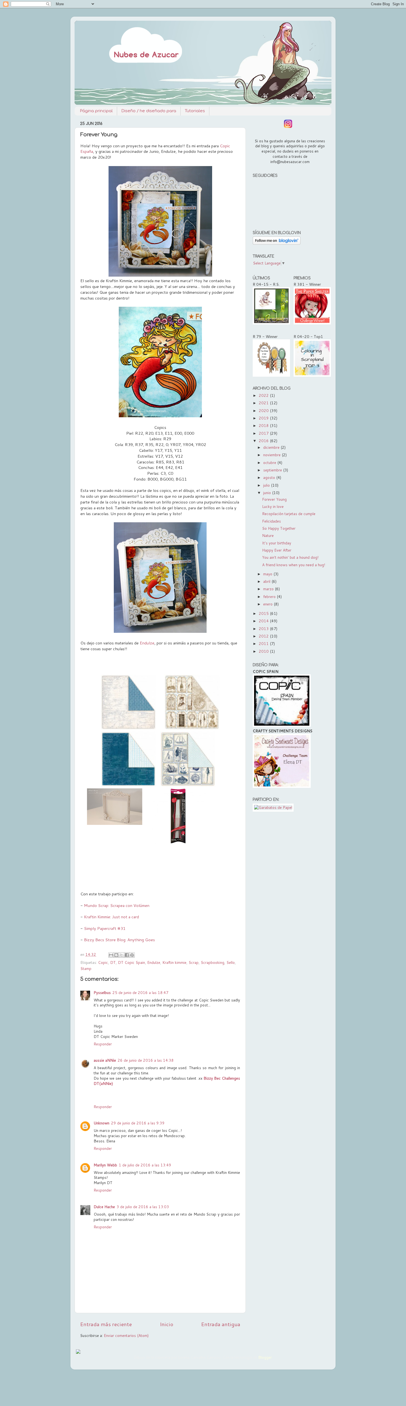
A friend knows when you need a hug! (293, 564)
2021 (264, 402)
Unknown (101, 1123)
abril (267, 581)
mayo (268, 573)
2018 (264, 425)
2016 (264, 440)
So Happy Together (279, 528)
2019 (264, 418)
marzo (269, 588)
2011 (264, 643)
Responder (103, 1043)
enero (268, 604)
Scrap (194, 962)
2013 (264, 628)
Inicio (166, 1324)
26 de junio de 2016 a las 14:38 (146, 1060)
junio (267, 492)
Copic (103, 962)
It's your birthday (276, 542)
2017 (264, 433)
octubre (270, 462)
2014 (264, 620)
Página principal (96, 111)
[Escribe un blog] (116, 955)
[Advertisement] (289, 903)
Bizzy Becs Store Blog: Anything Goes (120, 940)
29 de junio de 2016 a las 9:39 (138, 1123)
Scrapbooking (212, 962)
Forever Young (274, 499)
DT (113, 962)
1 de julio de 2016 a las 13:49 (145, 1165)
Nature (268, 535)
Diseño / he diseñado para (148, 111)
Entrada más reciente (106, 1324)
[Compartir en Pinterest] (132, 955)
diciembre (272, 447)
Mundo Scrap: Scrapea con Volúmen (116, 905)
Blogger (265, 1357)
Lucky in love (273, 506)
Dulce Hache (104, 1206)
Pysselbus (102, 992)
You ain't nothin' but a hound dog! (290, 557)
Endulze (147, 643)
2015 (264, 613)
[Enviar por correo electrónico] (111, 955)
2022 (264, 395)
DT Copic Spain (131, 962)
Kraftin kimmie (174, 962)
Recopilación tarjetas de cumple (288, 513)
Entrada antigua (220, 1324)
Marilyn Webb (105, 1165)
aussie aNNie (105, 1060)
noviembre (272, 454)
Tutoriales (195, 111)
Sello (230, 962)
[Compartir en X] (121, 955)
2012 (264, 636)
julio (267, 485)
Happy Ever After (276, 550)
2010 (264, 651)
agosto (269, 477)
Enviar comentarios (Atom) (126, 1335)
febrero (270, 596)
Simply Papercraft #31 (104, 928)
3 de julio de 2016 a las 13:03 (143, 1206)
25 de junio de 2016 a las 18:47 (140, 992)
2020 (264, 410)
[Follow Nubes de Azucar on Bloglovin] (276, 243)
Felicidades (271, 521)
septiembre (273, 470)
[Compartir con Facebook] (127, 955)
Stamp (85, 968)
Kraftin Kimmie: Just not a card (111, 917)
